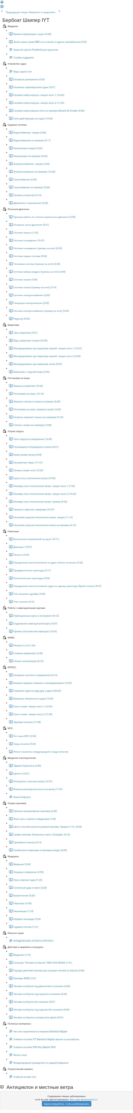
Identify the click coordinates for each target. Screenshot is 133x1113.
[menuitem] (2, 7)
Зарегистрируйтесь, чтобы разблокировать (66, 1103)
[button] (2, 3)
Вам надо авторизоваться (83, 1099)
